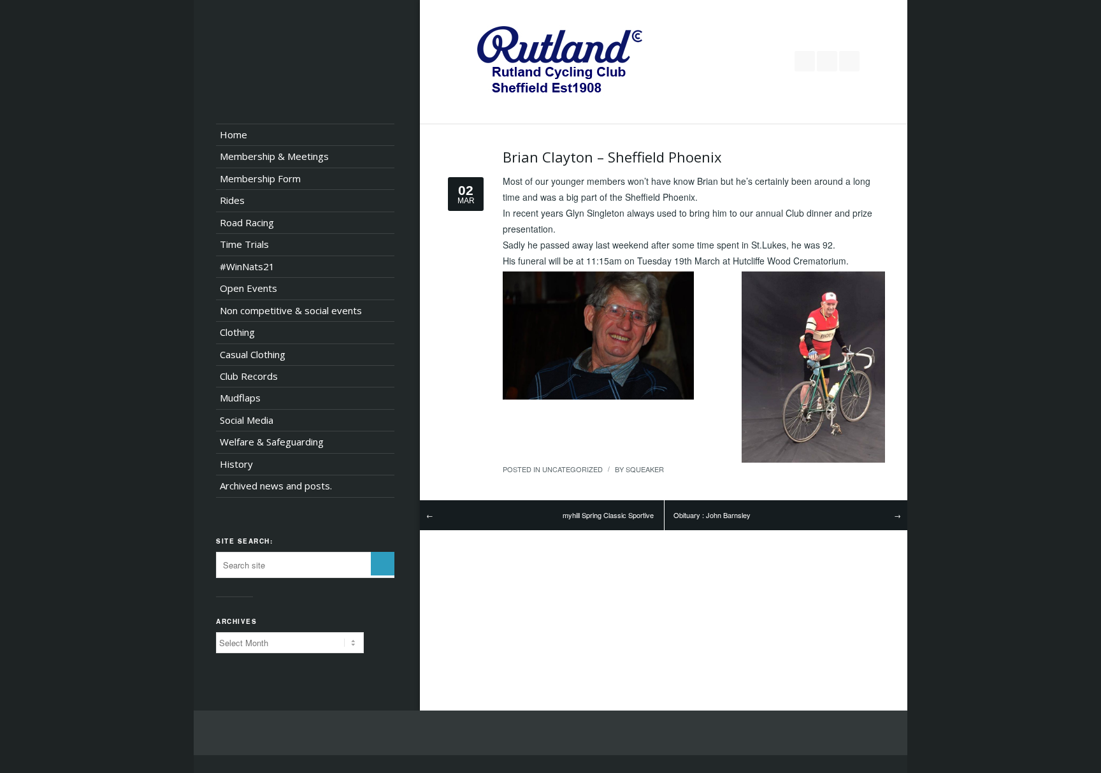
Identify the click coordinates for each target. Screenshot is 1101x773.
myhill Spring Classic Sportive (608, 515)
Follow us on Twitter (805, 61)
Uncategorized (572, 469)
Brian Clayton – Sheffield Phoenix (612, 156)
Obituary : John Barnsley (712, 515)
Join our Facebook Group (827, 61)
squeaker (645, 469)
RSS (849, 61)
